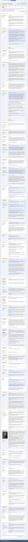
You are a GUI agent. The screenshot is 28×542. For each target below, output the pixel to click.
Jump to (17, 536)
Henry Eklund (5, 50)
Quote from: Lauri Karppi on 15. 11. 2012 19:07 (13, 379)
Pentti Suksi (4, 430)
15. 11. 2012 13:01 (9, 296)
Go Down (3, 13)
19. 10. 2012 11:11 (9, 136)
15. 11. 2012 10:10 (9, 258)
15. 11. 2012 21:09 (9, 378)
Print (25, 13)
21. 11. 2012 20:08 (9, 514)
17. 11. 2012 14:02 (9, 430)
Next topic (24, 11)
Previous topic (21, 11)
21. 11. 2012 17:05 (9, 491)
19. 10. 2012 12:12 (9, 159)
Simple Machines (6, 540)
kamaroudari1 (5, 122)
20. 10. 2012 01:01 (9, 234)
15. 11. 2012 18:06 (9, 347)
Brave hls (9, 47)
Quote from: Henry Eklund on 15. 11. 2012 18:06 (14, 381)
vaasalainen (4, 296)
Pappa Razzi (4, 242)
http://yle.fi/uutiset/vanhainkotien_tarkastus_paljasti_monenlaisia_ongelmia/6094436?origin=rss (17, 40)
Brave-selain (9, 119)
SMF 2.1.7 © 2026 (2, 540)
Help (20, 540)
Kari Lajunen (5, 144)
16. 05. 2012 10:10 (9, 15)
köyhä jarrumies (5, 62)
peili (3, 82)
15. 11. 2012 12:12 (9, 287)
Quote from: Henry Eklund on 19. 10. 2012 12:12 (13, 168)
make (4, 287)
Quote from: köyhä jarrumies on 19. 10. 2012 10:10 (15, 204)
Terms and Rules (23, 540)
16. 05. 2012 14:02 (9, 28)
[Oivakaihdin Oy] (2, 173)
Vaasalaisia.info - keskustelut (7, 3)
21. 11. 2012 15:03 (9, 459)
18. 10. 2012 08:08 (9, 122)
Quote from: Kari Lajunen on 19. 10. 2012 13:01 (13, 222)
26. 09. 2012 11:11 (9, 62)
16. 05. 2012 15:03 (9, 50)
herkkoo (4, 28)
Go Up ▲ (26, 540)
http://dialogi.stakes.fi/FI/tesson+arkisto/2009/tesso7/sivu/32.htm (15, 475)
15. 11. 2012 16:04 (9, 318)
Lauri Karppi (4, 369)
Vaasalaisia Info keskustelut (11, 48)
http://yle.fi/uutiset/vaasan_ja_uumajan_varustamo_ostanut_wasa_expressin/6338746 (16, 104)
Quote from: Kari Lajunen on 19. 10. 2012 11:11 (13, 187)
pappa (4, 467)
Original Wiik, (5, 305)
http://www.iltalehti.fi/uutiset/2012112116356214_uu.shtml (14, 464)
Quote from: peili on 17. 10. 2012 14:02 (13, 92)
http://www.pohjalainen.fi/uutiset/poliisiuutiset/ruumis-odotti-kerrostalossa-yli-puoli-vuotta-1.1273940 (16, 197)
